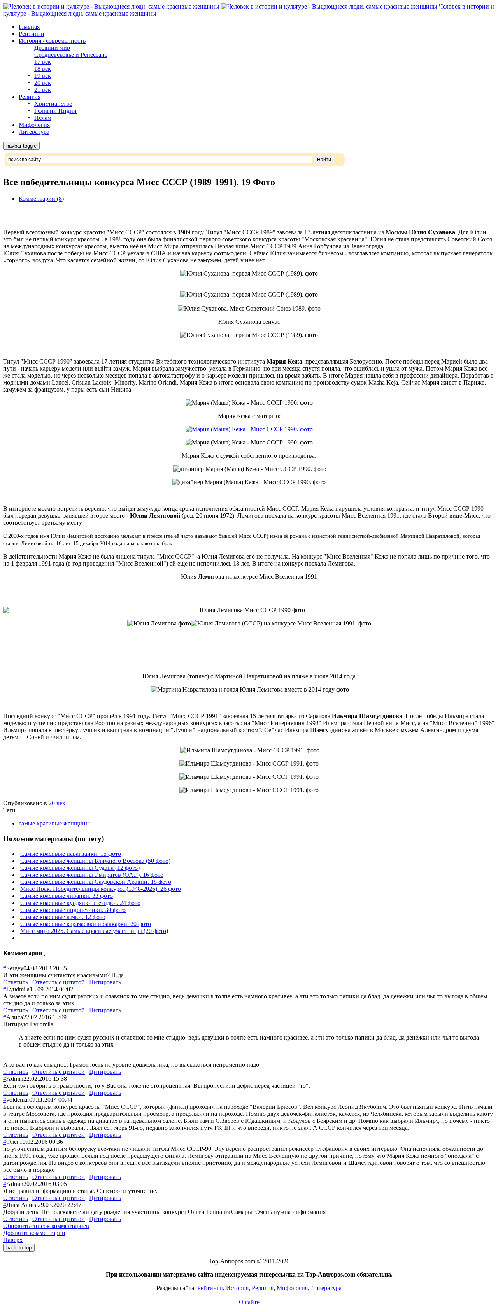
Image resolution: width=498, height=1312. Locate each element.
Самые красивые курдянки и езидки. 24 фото (80, 902)
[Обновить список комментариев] (44, 953)
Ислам (42, 117)
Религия (29, 96)
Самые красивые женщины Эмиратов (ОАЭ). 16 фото (91, 874)
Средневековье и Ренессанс (70, 54)
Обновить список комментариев (46, 1225)
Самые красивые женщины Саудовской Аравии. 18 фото (95, 881)
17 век (42, 61)
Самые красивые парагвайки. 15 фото (70, 853)
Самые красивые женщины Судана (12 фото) (80, 867)
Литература (34, 131)
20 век (42, 82)
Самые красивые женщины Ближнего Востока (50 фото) (95, 860)
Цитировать (105, 982)
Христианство (53, 103)
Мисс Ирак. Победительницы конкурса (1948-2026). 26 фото (100, 888)
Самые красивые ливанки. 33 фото (66, 895)
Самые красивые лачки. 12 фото (62, 916)
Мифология (34, 124)
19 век (42, 75)
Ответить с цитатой (58, 982)
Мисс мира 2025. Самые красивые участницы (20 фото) (94, 930)
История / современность (52, 40)
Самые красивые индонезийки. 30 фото (73, 909)
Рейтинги (31, 33)
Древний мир (52, 47)
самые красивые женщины (54, 823)
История (237, 1288)
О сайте (249, 1302)
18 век (42, 68)
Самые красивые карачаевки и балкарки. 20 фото (85, 923)
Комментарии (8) (41, 198)
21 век (42, 89)
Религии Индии (55, 110)
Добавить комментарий (34, 1232)
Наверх (13, 1239)
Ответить (15, 982)
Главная (29, 26)
